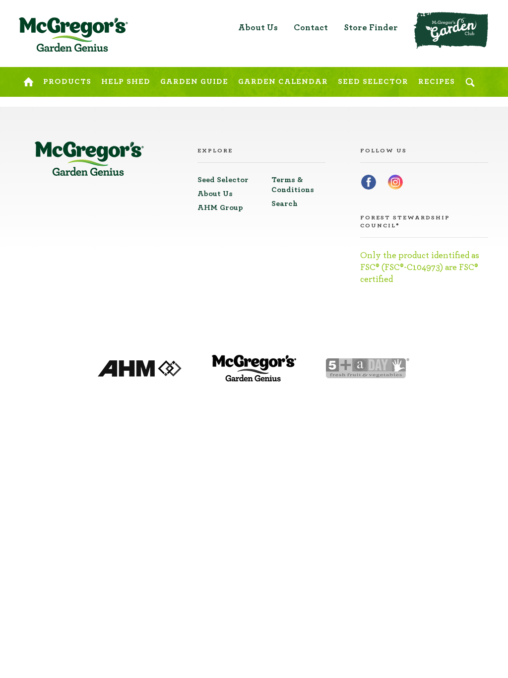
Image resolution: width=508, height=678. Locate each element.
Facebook (368, 182)
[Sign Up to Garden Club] (451, 30)
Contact (311, 27)
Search (284, 203)
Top (482, 15)
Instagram (395, 182)
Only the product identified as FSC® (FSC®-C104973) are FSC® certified (419, 267)
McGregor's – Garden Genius (73, 34)
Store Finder (371, 27)
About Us (258, 27)
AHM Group (220, 207)
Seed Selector (223, 180)
